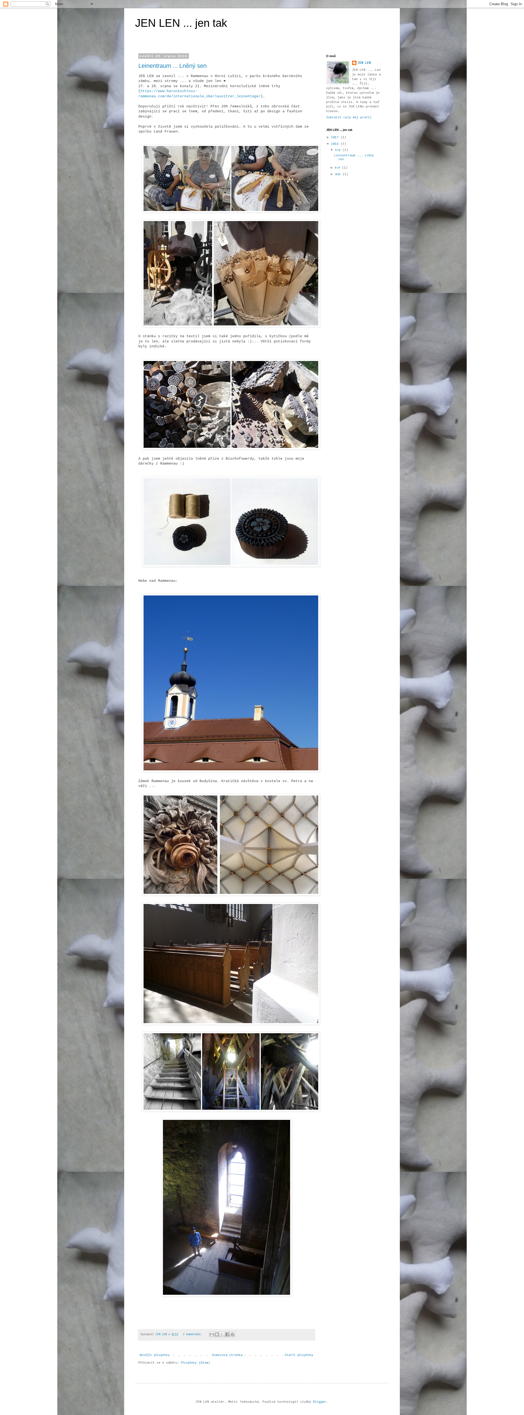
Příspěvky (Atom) (195, 1362)
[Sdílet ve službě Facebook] (227, 1334)
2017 (336, 137)
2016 (336, 144)
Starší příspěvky (299, 1355)
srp (339, 150)
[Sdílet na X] (222, 1334)
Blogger (319, 1402)
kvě (338, 167)
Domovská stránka (227, 1355)
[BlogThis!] (217, 1334)
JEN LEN (364, 62)
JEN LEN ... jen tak (181, 23)
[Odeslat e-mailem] (212, 1334)
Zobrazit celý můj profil (349, 117)
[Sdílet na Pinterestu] (232, 1334)
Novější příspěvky (155, 1355)
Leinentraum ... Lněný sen (172, 65)
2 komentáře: (193, 1334)
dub (339, 174)
